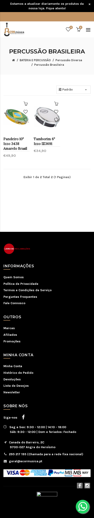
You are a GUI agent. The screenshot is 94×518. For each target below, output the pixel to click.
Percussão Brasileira (49, 64)
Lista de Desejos (16, 386)
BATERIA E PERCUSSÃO (35, 60)
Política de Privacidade (20, 284)
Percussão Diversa (68, 60)
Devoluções (12, 379)
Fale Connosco (14, 303)
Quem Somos (13, 277)
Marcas (9, 328)
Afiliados (10, 335)
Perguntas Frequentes (20, 297)
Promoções (12, 341)
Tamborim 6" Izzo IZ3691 (44, 141)
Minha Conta (12, 366)
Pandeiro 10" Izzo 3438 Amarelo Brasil (15, 144)
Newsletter (11, 392)
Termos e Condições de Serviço (27, 290)
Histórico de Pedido (18, 373)
